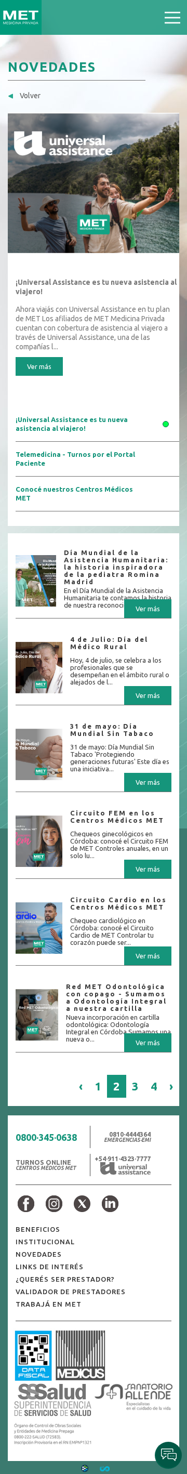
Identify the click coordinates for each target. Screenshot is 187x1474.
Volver (29, 95)
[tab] (97, 424)
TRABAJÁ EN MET (49, 1304)
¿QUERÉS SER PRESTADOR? (65, 1279)
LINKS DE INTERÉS (50, 1266)
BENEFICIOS (38, 1229)
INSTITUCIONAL (45, 1241)
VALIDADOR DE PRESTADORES (71, 1291)
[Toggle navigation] (173, 17)
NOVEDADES (39, 1254)
